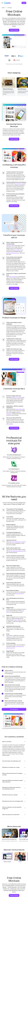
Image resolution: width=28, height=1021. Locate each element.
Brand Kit (11, 424)
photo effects (19, 409)
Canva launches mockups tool (9, 839)
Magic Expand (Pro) (13, 276)
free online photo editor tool (17, 551)
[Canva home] (7, 3)
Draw (10, 637)
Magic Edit (10, 245)
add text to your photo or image (16, 541)
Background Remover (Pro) (12, 253)
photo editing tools (18, 183)
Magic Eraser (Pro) (17, 250)
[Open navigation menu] (2, 3)
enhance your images (17, 397)
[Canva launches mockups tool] (10, 833)
